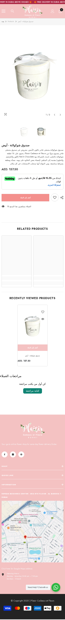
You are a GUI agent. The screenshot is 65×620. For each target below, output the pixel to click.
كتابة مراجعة (32, 391)
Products (11, 21)
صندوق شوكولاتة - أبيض (32, 356)
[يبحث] (12, 11)
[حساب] (52, 11)
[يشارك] (61, 197)
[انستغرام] (13, 454)
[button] (54, 115)
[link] (55, 197)
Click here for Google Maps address (17, 568)
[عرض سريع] (43, 319)
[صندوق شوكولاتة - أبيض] (32, 324)
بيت (3, 21)
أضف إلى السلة (25, 197)
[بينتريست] (21, 454)
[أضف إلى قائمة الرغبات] (43, 312)
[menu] (3, 11)
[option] (32, 72)
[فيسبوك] (5, 454)
